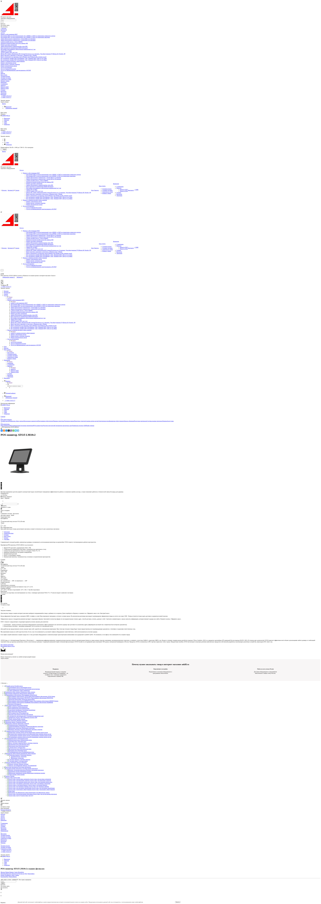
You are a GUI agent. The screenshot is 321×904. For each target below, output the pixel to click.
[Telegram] (4, 140)
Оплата (6, 538)
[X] (9, 431)
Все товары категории (7, 644)
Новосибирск (13, 876)
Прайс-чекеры (90, 425)
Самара (17, 875)
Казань (3, 875)
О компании (4, 823)
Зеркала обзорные (129, 421)
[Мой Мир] (6, 431)
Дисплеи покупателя (49, 425)
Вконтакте (7, 118)
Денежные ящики (69, 421)
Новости (13, 369)
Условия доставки (6, 837)
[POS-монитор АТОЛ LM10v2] (19, 478)
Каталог (3, 814)
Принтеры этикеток (80, 421)
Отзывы (6, 535)
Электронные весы (103, 421)
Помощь (3, 843)
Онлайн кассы (5, 421)
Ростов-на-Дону (22, 873)
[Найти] (2, 22)
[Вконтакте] (4, 139)
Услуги (9, 298)
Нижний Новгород (6, 873)
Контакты (3, 827)
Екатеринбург (5, 876)
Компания (10, 363)
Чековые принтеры (58, 421)
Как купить (10, 352)
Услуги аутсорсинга (16, 342)
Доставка (6, 539)
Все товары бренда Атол (8, 646)
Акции (3, 815)
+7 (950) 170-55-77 (6, 96)
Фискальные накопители (31, 421)
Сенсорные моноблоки (26, 425)
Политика (3, 841)
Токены (164, 421)
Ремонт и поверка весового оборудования (23, 333)
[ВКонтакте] (2, 431)
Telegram (6, 120)
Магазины (4, 834)
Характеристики (8, 533)
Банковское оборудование (116, 421)
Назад (10, 297)
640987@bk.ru (6, 115)
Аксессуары (170, 421)
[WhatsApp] (13, 431)
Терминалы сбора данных (16, 421)
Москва (3, 872)
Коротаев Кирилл (6, 809)
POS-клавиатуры (38, 425)
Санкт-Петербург (19, 872)
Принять (178, 902)
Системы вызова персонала (154, 421)
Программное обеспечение (45, 421)
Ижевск (11, 872)
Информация (4, 831)
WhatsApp (7, 124)
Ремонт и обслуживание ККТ (19, 303)
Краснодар (15, 873)
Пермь (7, 872)
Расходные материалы (140, 421)
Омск (12, 875)
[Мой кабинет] (1, 272)
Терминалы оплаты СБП (79, 425)
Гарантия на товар (6, 838)
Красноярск (31, 873)
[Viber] (11, 431)
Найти (2, 883)
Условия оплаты (5, 835)
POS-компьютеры (15, 425)
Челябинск (8, 875)
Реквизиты (4, 840)
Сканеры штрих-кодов (92, 421)
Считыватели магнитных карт (63, 425)
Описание (7, 532)
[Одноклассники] (4, 431)
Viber (5, 121)
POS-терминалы (5, 425)
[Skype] (16, 431)
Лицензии (3, 829)
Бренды (3, 818)
